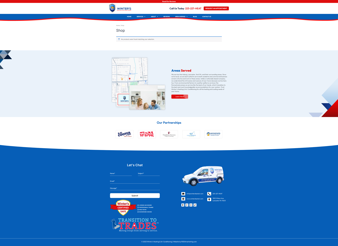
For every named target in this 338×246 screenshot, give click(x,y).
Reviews (166, 16)
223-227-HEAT (193, 8)
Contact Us (206, 16)
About (153, 16)
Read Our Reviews (169, 1)
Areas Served (180, 16)
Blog (195, 16)
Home (129, 16)
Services (140, 16)
